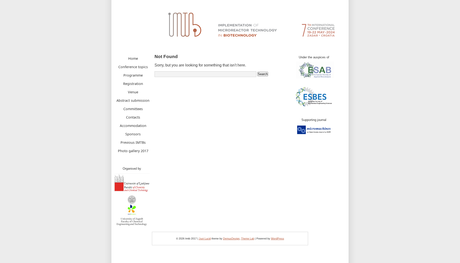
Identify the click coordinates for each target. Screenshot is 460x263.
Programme (133, 75)
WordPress (277, 238)
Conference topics (133, 67)
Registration (133, 83)
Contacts (133, 117)
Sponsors (133, 134)
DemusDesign (231, 238)
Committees (133, 109)
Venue (133, 92)
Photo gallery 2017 (133, 151)
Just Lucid (205, 238)
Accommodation (133, 125)
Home (133, 58)
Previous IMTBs (133, 142)
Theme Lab (247, 238)
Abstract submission (133, 100)
